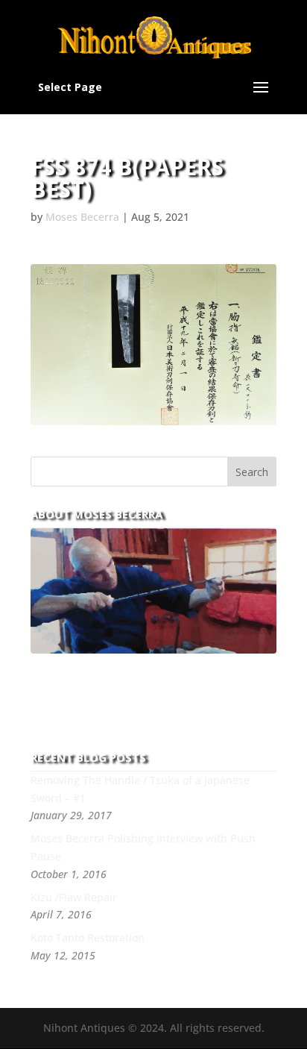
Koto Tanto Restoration (88, 937)
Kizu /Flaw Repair (74, 897)
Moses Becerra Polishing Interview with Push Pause (143, 847)
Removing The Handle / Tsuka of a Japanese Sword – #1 (140, 789)
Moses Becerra (82, 217)
